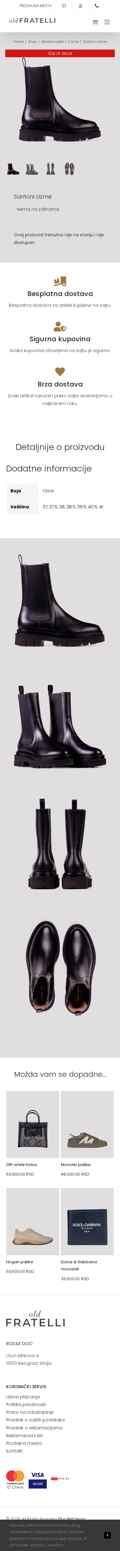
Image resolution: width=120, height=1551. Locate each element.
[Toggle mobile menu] (107, 22)
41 (101, 507)
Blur (61, 1518)
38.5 (70, 507)
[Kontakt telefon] (97, 6)
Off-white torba (21, 1165)
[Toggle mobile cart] (95, 22)
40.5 (92, 507)
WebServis (76, 1518)
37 (45, 507)
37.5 (53, 507)
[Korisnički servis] (64, 6)
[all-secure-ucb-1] (60, 1480)
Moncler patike (76, 1165)
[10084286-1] (87, 1105)
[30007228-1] (32, 1105)
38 (62, 507)
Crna (48, 491)
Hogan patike (19, 1262)
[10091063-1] (32, 1203)
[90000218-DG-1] (87, 1203)
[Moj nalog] (80, 6)
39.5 (81, 507)
